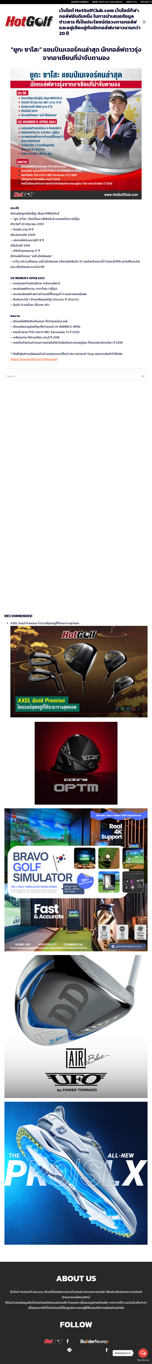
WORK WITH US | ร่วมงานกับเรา (107, 2)
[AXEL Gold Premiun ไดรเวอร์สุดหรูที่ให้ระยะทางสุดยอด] (79, 671)
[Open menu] (144, 22)
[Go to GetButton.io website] (143, 1360)
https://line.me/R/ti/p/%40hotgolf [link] (33, 359)
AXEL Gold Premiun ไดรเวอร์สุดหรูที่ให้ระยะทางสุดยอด (44, 623)
